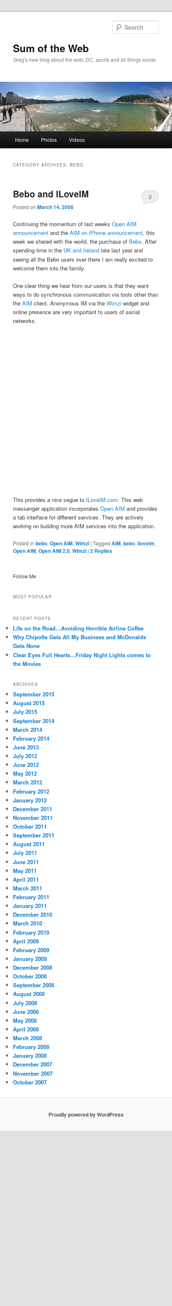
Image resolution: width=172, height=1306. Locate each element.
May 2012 (25, 773)
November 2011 (33, 818)
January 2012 (30, 800)
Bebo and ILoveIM (51, 193)
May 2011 (25, 871)
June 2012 (26, 765)
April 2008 (26, 1029)
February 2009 (31, 950)
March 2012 (27, 782)
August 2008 (29, 994)
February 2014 (31, 738)
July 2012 (25, 756)
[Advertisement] (86, 409)
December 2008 (32, 967)
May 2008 (25, 1020)
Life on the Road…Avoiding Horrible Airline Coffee (78, 628)
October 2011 (30, 826)
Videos (77, 139)
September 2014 (33, 721)
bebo (41, 543)
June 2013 (26, 747)
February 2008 (31, 1047)
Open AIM (112, 508)
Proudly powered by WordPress (86, 1114)
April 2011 (26, 879)
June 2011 (26, 862)
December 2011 (32, 809)
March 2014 (27, 730)
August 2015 (29, 703)
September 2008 (33, 985)
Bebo (135, 241)
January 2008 (30, 1055)
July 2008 (25, 1003)
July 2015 (25, 712)
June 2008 (26, 1012)
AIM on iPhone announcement (106, 233)
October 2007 (30, 1082)
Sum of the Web (51, 48)
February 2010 (31, 932)
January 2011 (30, 906)
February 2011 (31, 897)
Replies (101, 551)
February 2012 (31, 791)
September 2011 (33, 835)
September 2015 (33, 694)
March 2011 (27, 888)
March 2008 (27, 1038)
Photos (49, 139)
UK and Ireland (81, 250)
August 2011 (29, 844)
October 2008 (30, 976)
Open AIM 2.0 (54, 551)
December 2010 (32, 914)
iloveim (145, 543)
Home (22, 139)
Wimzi (114, 303)
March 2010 (27, 923)
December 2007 (32, 1064)
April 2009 (26, 941)
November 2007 (33, 1073)
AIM (27, 303)
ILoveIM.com (102, 500)
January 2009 (30, 959)
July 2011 (25, 853)
